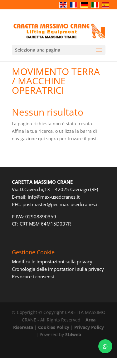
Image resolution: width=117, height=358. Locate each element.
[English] (64, 8)
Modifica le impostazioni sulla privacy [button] (52, 261)
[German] (85, 8)
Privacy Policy (89, 327)
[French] (75, 8)
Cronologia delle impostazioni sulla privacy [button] (58, 269)
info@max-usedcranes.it (54, 197)
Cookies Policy (53, 327)
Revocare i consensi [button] (33, 276)
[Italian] (96, 8)
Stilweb (73, 334)
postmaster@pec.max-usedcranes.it (60, 204)
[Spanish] (107, 8)
